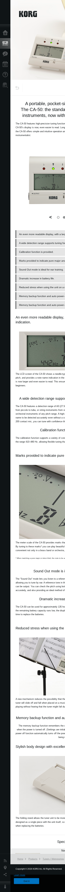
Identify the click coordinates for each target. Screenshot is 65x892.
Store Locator (6, 85)
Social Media (6, 874)
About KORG (6, 887)
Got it (26, 881)
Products (6, 43)
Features (6, 54)
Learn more (19, 875)
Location (6, 867)
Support (6, 75)
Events (6, 64)
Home (6, 33)
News (6, 860)
